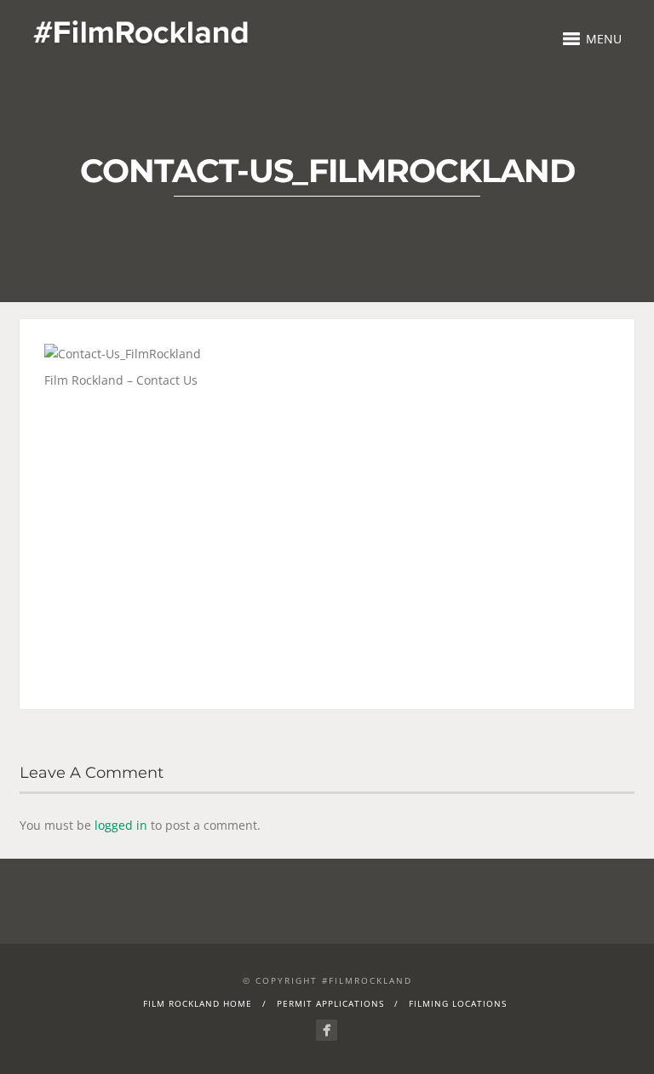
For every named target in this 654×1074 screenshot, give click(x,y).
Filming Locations (458, 1003)
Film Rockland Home (197, 1003)
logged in (121, 825)
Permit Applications (330, 1003)
